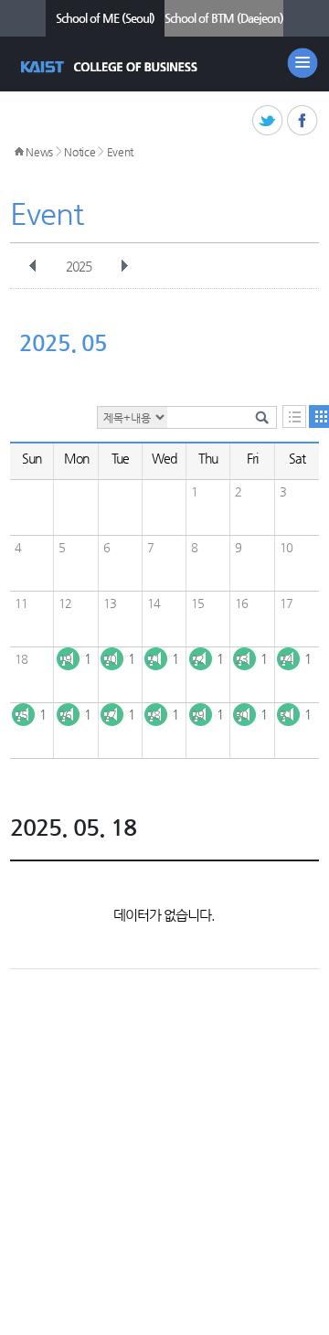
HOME (19, 152)
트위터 (268, 121)
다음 (124, 266)
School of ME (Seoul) (105, 18)
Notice (79, 151)
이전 (33, 266)
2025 (78, 266)
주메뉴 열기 (302, 63)
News (39, 151)
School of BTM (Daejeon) (223, 18)
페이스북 (303, 121)
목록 (294, 416)
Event (120, 151)
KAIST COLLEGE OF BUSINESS (111, 66)
